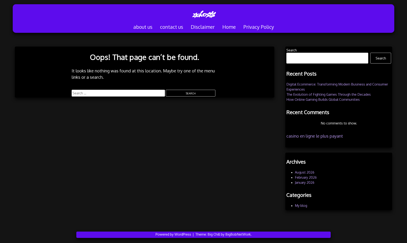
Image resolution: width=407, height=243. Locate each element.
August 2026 (304, 172)
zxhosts (203, 13)
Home (229, 27)
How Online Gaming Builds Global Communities (323, 99)
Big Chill (214, 234)
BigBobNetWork (238, 234)
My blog (301, 205)
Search (291, 50)
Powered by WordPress (174, 234)
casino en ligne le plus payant (314, 136)
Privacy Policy (258, 27)
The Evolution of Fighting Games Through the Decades (328, 94)
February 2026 (306, 177)
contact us (171, 27)
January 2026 (304, 182)
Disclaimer (203, 27)
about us (142, 27)
